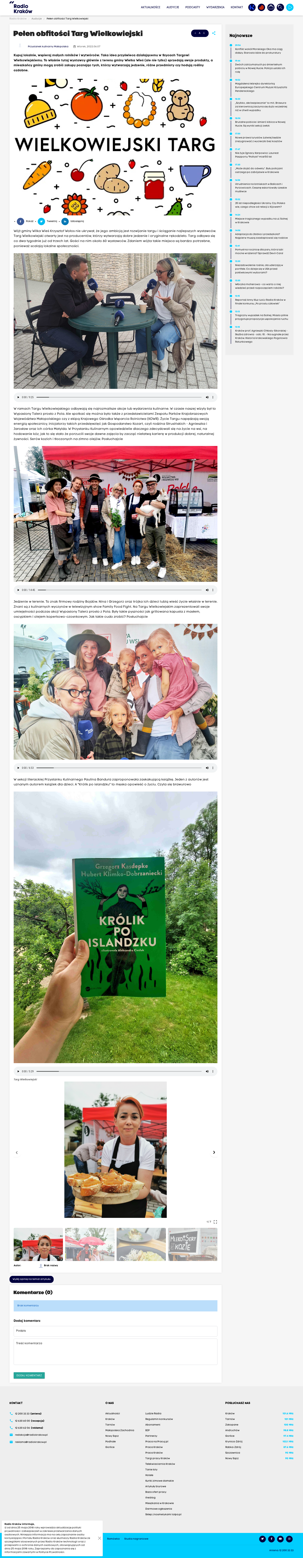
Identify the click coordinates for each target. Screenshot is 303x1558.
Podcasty (192, 7)
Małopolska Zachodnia (119, 1430)
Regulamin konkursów (159, 1419)
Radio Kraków (18, 19)
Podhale (110, 1441)
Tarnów (110, 1425)
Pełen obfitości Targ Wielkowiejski (67, 19)
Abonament (152, 1425)
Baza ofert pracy (155, 1492)
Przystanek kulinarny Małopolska (48, 46)
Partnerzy (151, 1436)
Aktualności (150, 7)
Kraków (110, 1419)
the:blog (150, 1497)
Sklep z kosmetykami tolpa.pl (163, 1514)
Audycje (173, 7)
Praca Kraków (154, 1447)
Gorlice (110, 1447)
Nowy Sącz (112, 1436)
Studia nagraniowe (136, 1539)
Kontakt (237, 7)
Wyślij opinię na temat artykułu (31, 1279)
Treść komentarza (29, 1343)
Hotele (149, 1475)
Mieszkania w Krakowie (159, 1503)
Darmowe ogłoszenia (158, 1509)
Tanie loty (151, 1469)
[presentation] (17, 1153)
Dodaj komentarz (29, 1375)
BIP (147, 1430)
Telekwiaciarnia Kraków (160, 1464)
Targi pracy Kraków (157, 1458)
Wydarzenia (215, 7)
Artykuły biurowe (155, 1486)
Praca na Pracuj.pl (156, 1441)
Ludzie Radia (153, 1413)
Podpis (21, 1330)
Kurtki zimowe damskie (159, 1481)
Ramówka (113, 1539)
